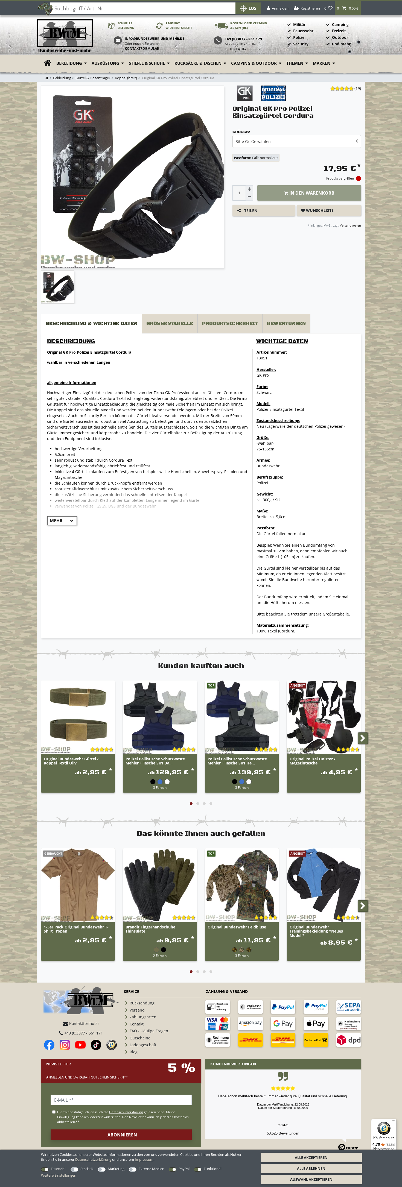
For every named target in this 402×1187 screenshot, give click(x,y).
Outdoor (340, 37)
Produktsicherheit (230, 324)
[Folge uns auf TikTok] (96, 1045)
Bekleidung (69, 63)
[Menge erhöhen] (249, 189)
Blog (134, 1051)
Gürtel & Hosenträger (92, 78)
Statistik (87, 1168)
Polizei (299, 37)
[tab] (91, 323)
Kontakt (137, 1024)
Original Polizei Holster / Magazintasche (313, 761)
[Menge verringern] (249, 197)
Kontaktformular (142, 48)
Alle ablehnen (311, 1168)
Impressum (144, 1159)
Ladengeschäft (143, 1044)
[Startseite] (65, 36)
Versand (137, 1010)
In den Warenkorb (311, 193)
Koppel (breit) (126, 78)
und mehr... (343, 43)
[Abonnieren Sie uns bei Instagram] (65, 1045)
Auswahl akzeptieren (311, 1179)
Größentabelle (169, 324)
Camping (340, 24)
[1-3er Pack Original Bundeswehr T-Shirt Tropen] (78, 885)
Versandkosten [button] (350, 225)
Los (252, 8)
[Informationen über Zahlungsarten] (217, 1007)
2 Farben (160, 955)
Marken (321, 63)
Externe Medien (151, 1168)
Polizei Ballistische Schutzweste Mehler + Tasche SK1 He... (237, 761)
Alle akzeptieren (311, 1157)
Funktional (212, 1168)
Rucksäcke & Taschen (198, 63)
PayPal (184, 1168)
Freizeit (339, 30)
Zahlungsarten (143, 1016)
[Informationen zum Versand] (250, 1040)
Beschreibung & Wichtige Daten (91, 324)
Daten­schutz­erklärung (93, 1159)
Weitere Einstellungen (58, 1175)
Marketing (116, 1168)
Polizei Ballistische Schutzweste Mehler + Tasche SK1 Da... (155, 761)
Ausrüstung (105, 63)
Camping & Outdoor (254, 63)
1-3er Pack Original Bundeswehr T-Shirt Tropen (76, 929)
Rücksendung (142, 1003)
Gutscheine (140, 1038)
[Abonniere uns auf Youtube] (80, 1045)
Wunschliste (319, 210)
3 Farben (160, 787)
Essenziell (58, 1168)
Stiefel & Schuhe (147, 63)
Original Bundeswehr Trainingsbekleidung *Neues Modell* (316, 931)
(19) (357, 88)
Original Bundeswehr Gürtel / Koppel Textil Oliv (71, 761)
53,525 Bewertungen (283, 1133)
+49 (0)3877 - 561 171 (83, 1033)
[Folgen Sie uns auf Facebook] (49, 1045)
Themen (294, 63)
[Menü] (393, 1122)
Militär (299, 24)
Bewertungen (286, 324)
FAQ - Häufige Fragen (149, 1030)
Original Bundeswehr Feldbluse (237, 927)
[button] (348, 8)
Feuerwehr (303, 30)
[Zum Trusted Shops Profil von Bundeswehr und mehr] (111, 1045)
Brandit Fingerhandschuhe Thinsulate (150, 929)
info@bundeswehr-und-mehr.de (154, 38)
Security (300, 43)
